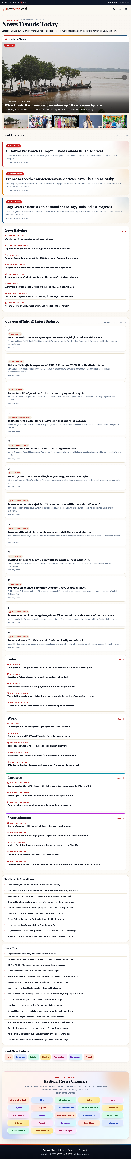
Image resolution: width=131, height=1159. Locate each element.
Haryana (42, 1107)
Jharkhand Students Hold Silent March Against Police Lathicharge (38, 1039)
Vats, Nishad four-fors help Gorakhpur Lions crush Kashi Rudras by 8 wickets (43, 890)
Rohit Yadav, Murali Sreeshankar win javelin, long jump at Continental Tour (41, 1022)
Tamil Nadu (89, 1123)
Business (20, 1057)
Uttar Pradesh (42, 1130)
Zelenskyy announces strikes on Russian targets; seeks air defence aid (40, 896)
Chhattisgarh (65, 1100)
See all (120, 660)
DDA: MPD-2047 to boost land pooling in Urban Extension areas (36, 965)
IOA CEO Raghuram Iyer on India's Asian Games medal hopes (35, 999)
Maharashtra (89, 1115)
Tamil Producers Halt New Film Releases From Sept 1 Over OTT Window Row (43, 976)
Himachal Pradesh (65, 1107)
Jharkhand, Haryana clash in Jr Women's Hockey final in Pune (36, 1016)
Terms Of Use (49, 1150)
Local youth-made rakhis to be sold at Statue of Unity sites (34, 988)
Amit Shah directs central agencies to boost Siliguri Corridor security (39, 1028)
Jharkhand (112, 1107)
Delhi (89, 1100)
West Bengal (65, 1130)
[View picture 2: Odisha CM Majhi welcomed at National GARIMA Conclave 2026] (41, 121)
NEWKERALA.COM (64, 1154)
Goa (113, 1100)
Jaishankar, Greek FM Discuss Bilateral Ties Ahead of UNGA (35, 913)
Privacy (61, 1150)
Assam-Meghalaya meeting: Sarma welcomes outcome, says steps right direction (45, 993)
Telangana (112, 1123)
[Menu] (126, 9)
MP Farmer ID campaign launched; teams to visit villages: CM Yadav (39, 1034)
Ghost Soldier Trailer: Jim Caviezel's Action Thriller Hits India (36, 919)
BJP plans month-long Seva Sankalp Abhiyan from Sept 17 (34, 971)
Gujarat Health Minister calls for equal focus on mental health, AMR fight (40, 1011)
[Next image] (124, 77)
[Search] (114, 9)
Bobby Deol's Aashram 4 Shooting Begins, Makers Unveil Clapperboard (40, 908)
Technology (60, 1057)
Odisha (18, 1123)
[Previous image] (6, 77)
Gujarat (18, 1107)
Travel (88, 1057)
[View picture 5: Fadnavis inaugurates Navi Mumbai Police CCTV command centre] (115, 121)
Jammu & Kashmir (89, 1107)
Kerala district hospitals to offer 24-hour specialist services (35, 1005)
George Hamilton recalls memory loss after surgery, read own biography (41, 902)
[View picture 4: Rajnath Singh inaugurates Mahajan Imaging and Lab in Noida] (90, 121)
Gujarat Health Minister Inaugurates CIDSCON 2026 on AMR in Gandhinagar (42, 930)
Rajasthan (65, 1123)
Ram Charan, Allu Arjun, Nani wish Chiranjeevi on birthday (34, 885)
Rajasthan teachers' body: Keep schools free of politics (32, 953)
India (8, 1057)
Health (45, 1057)
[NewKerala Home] (15, 9)
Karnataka (18, 1115)
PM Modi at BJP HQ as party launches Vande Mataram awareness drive (40, 936)
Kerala (42, 1115)
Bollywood (75, 1057)
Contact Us (83, 1150)
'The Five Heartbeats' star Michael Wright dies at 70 (31, 925)
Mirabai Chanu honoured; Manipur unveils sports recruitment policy (38, 982)
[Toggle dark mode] (120, 9)
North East (112, 1115)
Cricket (33, 1057)
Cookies (71, 1150)
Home (123, 231)
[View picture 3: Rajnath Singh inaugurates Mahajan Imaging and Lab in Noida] (65, 121)
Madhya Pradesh (65, 1115)
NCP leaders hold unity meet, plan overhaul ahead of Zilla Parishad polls (40, 959)
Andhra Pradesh (18, 1100)
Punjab (42, 1123)
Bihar (42, 1100)
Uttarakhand (18, 1130)
